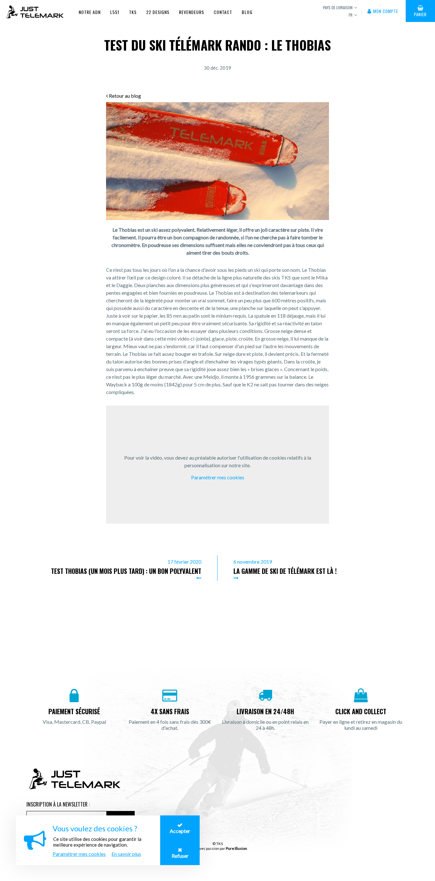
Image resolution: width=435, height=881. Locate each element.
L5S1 (114, 12)
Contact (223, 12)
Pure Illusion (236, 848)
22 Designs (157, 12)
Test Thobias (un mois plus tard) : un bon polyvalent (126, 571)
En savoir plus (126, 854)
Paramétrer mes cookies (217, 477)
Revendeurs (191, 12)
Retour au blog (124, 96)
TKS (133, 12)
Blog (247, 12)
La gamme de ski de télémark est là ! (285, 571)
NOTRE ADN (90, 12)
